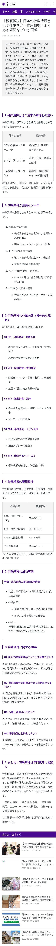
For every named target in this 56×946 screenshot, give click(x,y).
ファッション (33, 11)
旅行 (15, 11)
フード (46, 11)
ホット (6, 11)
